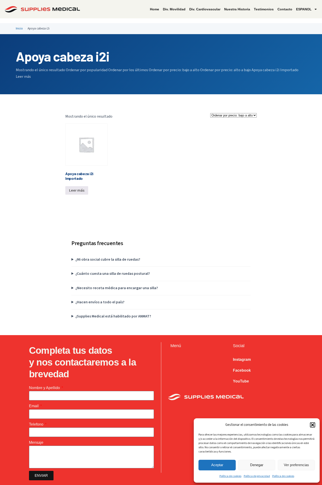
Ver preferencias (296, 465)
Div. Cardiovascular (204, 9)
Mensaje (36, 442)
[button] (312, 425)
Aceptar (217, 465)
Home (154, 9)
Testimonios (264, 9)
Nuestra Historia (237, 9)
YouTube (241, 381)
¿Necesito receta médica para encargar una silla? (116, 288)
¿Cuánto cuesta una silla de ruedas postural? (112, 273)
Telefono (36, 424)
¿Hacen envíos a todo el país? (99, 302)
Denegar (256, 465)
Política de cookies (230, 476)
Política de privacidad (257, 476)
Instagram (242, 360)
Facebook (242, 370)
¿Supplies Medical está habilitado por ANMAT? (113, 316)
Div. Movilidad (174, 9)
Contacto (284, 9)
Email (34, 406)
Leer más (76, 190)
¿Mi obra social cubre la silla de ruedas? (107, 259)
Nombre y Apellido (45, 388)
